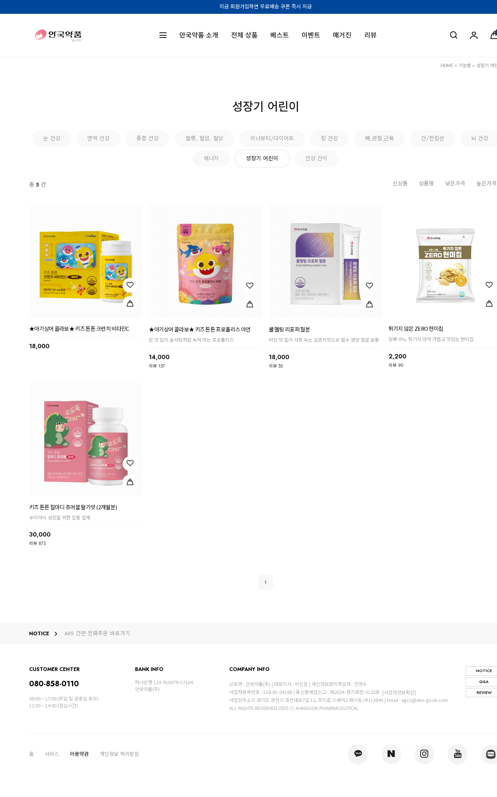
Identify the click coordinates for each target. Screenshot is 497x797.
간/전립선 (432, 138)
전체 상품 (244, 35)
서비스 (52, 754)
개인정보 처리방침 (119, 754)
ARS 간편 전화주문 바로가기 (97, 633)
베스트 (279, 35)
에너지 (211, 158)
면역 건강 (98, 138)
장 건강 (329, 138)
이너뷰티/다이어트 (272, 138)
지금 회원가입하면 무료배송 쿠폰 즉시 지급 (265, 6)
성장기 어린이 (262, 158)
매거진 (342, 35)
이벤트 (311, 35)
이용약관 (79, 754)
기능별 (465, 65)
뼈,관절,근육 (379, 138)
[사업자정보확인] (399, 692)
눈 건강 (51, 138)
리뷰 (370, 35)
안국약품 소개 (198, 35)
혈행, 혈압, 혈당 (204, 138)
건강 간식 (316, 158)
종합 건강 (147, 138)
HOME (447, 65)
